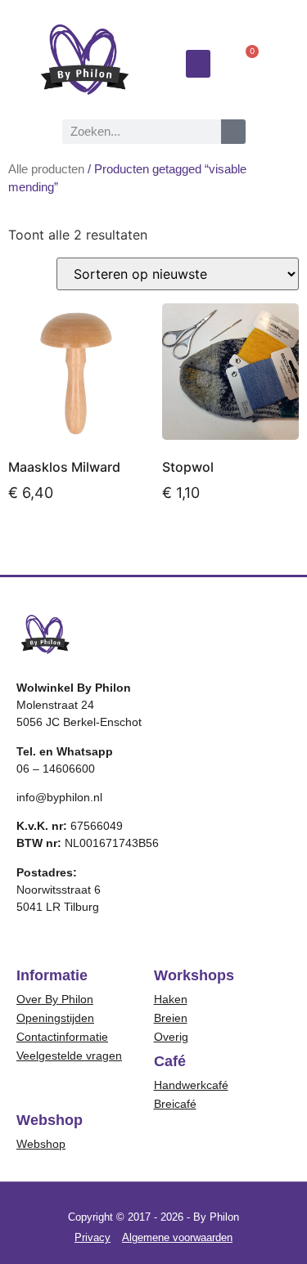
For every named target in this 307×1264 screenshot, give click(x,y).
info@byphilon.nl (59, 797)
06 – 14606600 (55, 768)
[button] (198, 64)
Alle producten (46, 169)
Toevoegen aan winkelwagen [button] (70, 545)
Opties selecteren (210, 545)
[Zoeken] (233, 131)
